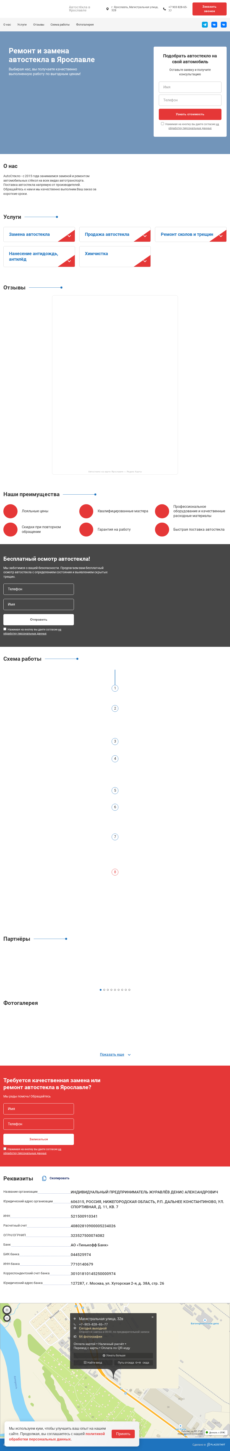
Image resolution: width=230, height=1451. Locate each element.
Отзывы (38, 24)
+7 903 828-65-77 (177, 8)
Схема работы (60, 24)
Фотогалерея (85, 24)
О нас (7, 24)
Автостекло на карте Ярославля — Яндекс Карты (115, 471)
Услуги (22, 24)
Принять (123, 1434)
